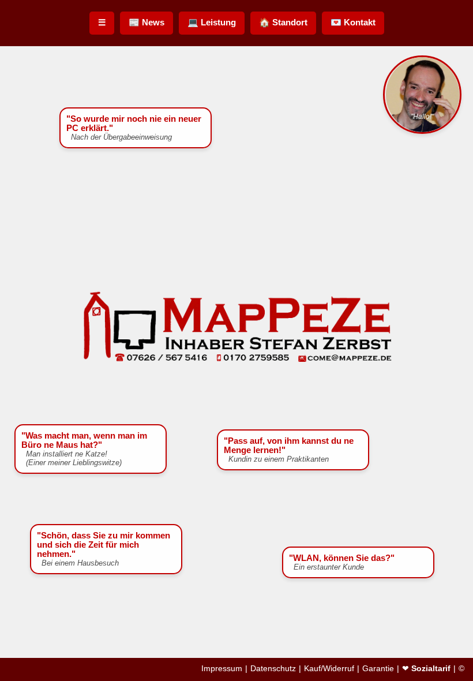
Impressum (221, 668)
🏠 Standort (283, 22)
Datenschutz (273, 668)
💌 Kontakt (353, 22)
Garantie (378, 668)
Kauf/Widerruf (329, 668)
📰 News (146, 22)
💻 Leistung (211, 22)
